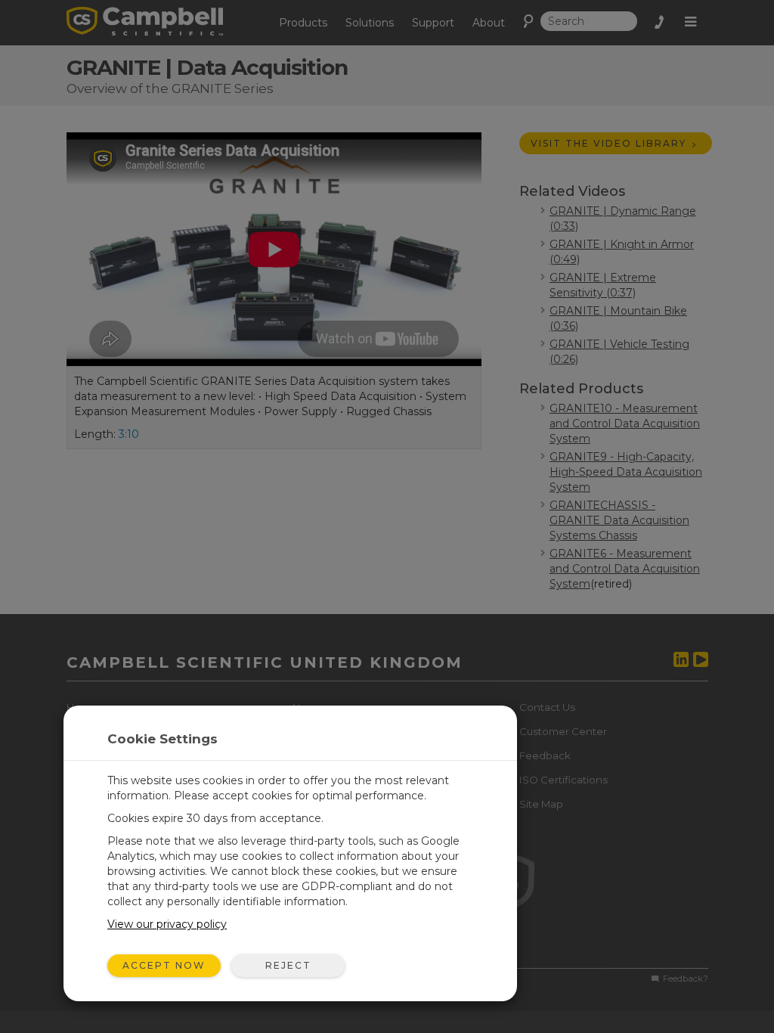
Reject (288, 965)
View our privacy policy (167, 924)
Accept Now (164, 965)
